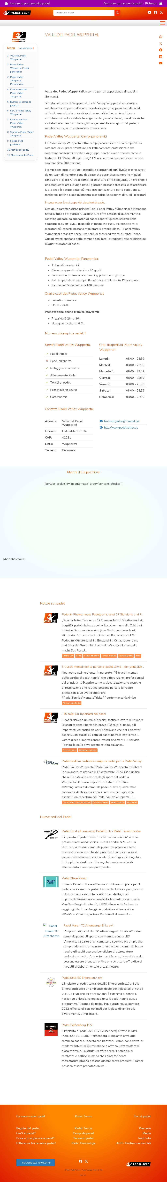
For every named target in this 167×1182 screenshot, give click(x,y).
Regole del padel (28, 1128)
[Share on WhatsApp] (160, 37)
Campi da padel (83, 1133)
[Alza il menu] (162, 22)
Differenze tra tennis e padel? (36, 1143)
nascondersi (25, 48)
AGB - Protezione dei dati (133, 1143)
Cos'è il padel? (26, 1133)
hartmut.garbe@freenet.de (121, 421)
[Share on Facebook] (160, 50)
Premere (145, 1128)
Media (147, 1133)
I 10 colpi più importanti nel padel (84, 714)
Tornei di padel (83, 1138)
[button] (27, 3)
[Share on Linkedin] (160, 56)
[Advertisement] (96, 65)
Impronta (144, 1138)
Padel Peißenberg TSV (77, 1025)
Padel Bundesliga (83, 1143)
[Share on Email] (160, 63)
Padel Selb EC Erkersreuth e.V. (82, 978)
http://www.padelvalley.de (121, 427)
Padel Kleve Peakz (74, 878)
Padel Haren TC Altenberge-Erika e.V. (88, 925)
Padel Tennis (83, 1128)
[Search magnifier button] (117, 13)
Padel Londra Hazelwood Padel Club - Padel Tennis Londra (101, 831)
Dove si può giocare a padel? (35, 1138)
